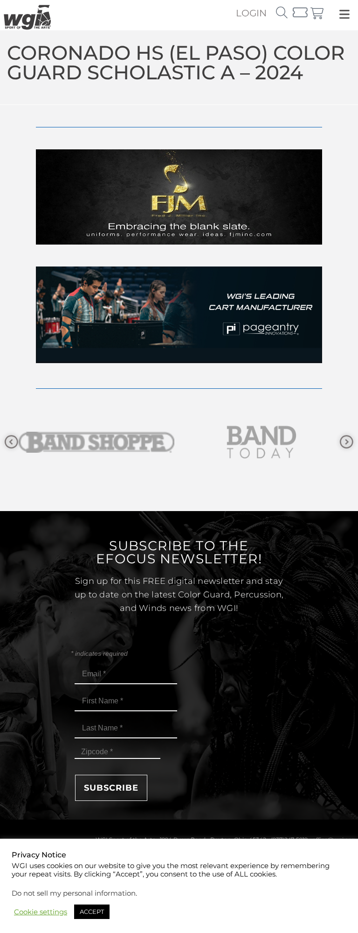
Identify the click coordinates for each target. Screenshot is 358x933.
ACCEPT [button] (92, 911)
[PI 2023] (179, 360)
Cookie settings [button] (40, 912)
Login (251, 13)
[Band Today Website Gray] (101, 442)
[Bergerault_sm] (266, 442)
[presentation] (11, 442)
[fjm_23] (179, 242)
